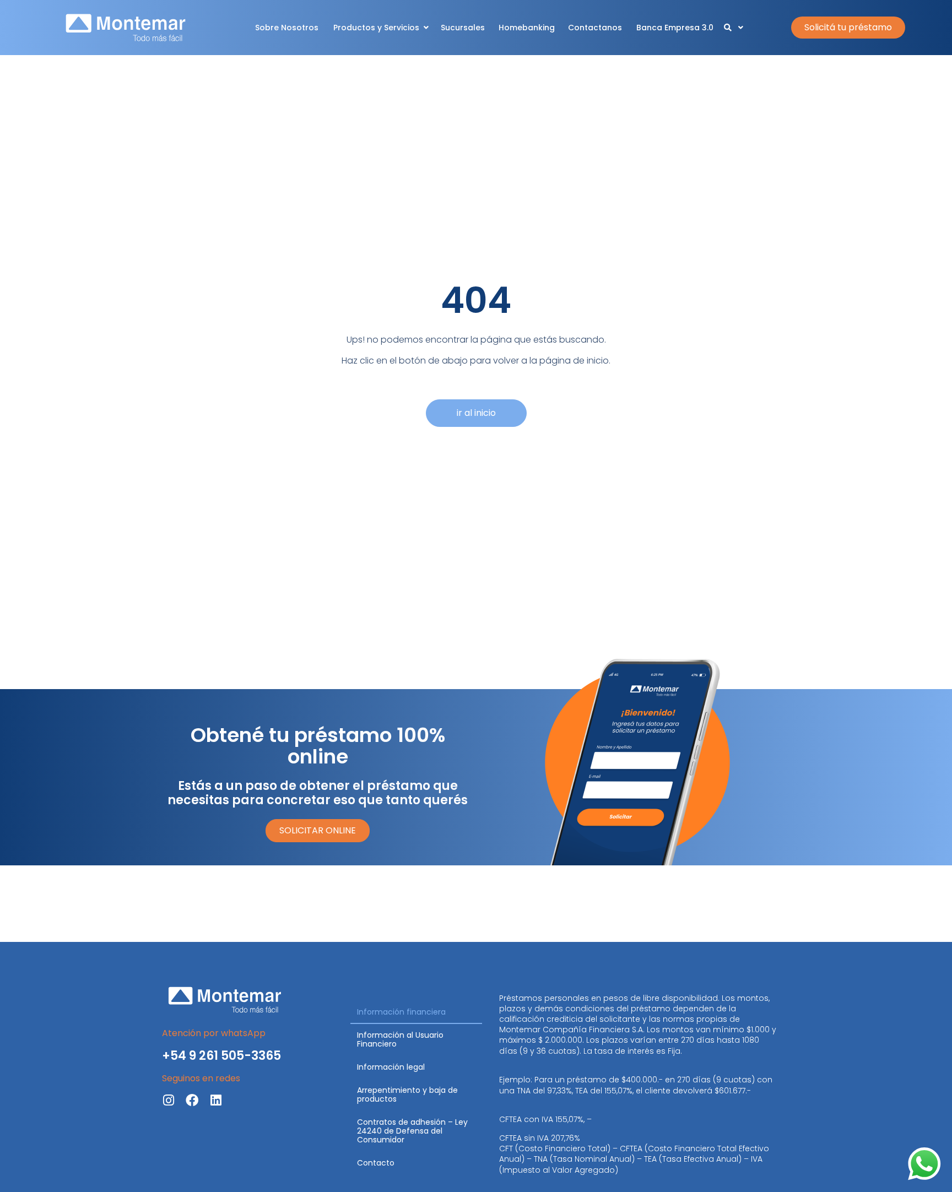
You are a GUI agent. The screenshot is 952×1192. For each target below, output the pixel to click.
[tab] (416, 1012)
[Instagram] (168, 1100)
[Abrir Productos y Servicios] (426, 27)
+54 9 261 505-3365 (221, 1055)
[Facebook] (192, 1100)
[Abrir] (741, 27)
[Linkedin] (215, 1100)
